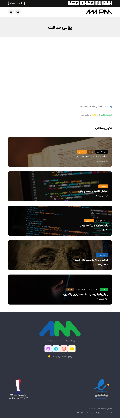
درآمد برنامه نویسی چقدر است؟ (90, 260)
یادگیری (82, 152)
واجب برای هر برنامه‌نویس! (93, 225)
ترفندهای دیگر (101, 221)
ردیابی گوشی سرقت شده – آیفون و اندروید (85, 294)
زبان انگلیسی (101, 152)
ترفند (104, 289)
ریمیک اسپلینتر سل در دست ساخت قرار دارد (88, 94)
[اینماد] (101, 388)
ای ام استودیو (105, 412)
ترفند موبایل (80, 289)
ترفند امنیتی (93, 289)
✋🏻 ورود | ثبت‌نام (16, 3)
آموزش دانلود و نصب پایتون (93, 191)
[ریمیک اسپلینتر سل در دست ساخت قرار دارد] (87, 73)
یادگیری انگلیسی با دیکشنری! (92, 156)
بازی (94, 64)
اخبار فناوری (102, 255)
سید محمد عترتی (100, 103)
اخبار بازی (104, 64)
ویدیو (91, 152)
